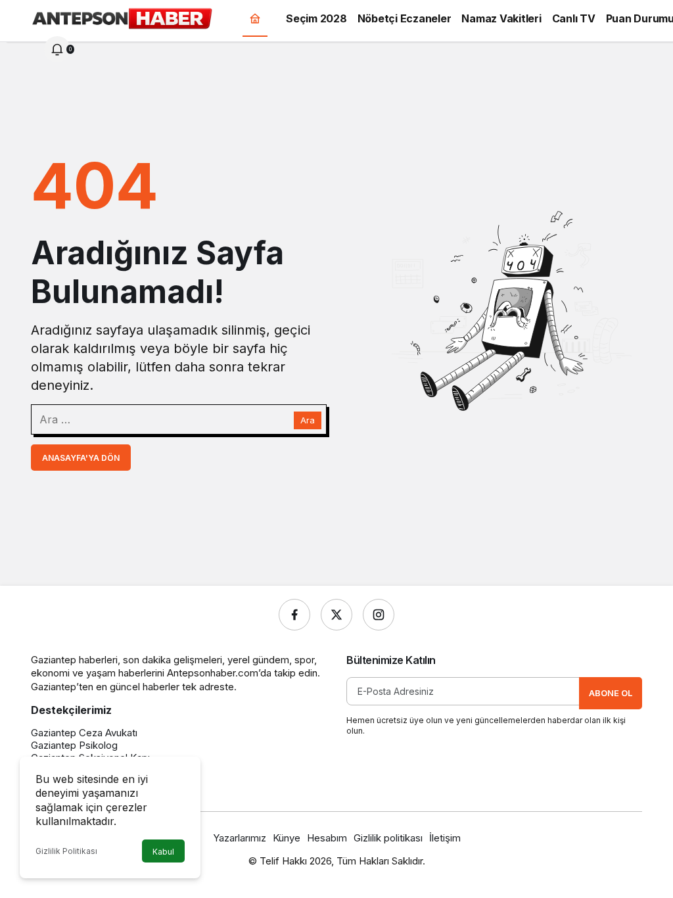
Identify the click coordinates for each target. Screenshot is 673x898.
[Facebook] (294, 614)
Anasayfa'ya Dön (81, 458)
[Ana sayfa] (255, 18)
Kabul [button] (163, 852)
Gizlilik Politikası (66, 851)
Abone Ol (610, 693)
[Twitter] (336, 614)
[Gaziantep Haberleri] (122, 17)
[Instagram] (378, 614)
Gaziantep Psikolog (74, 745)
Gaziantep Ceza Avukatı (84, 732)
